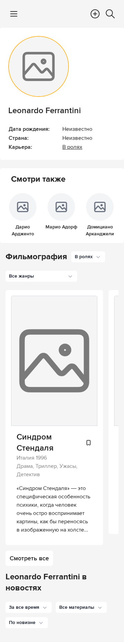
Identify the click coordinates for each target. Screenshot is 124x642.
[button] (29, 607)
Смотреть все (29, 558)
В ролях (72, 147)
